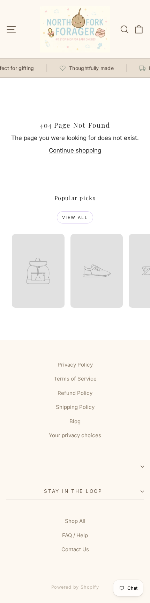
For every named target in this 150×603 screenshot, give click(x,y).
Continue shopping (75, 150)
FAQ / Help (75, 535)
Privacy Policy (75, 364)
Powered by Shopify (75, 587)
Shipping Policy (75, 407)
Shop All (75, 521)
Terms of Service (75, 378)
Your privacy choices (75, 435)
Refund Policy (75, 393)
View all (75, 217)
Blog (75, 421)
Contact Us (75, 549)
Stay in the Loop (73, 491)
